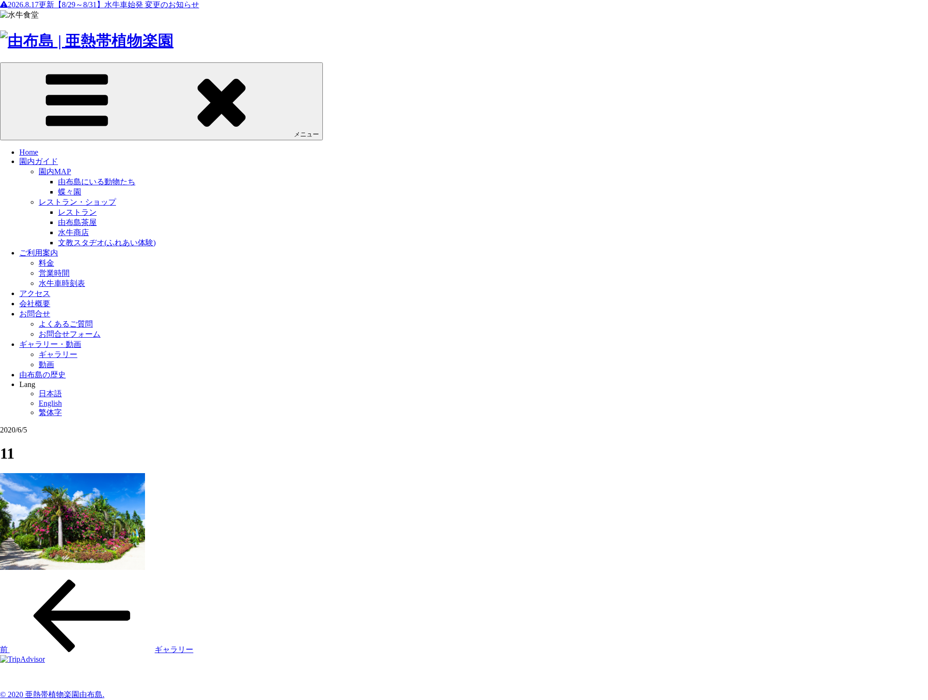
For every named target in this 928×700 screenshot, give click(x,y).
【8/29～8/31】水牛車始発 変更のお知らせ (103, 4)
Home (28, 152)
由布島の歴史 (42, 375)
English (50, 403)
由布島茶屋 (77, 222)
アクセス (34, 293)
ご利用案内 (38, 253)
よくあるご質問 (66, 324)
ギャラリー (58, 354)
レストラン (77, 212)
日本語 (50, 393)
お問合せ (34, 314)
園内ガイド (38, 161)
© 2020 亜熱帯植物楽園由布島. (52, 694)
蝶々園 (69, 192)
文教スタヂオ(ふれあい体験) (107, 242)
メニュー (306, 134)
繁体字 (50, 412)
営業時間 (54, 273)
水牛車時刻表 (62, 283)
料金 (46, 263)
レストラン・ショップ (77, 202)
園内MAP (55, 171)
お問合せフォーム (70, 334)
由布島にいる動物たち (96, 182)
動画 (46, 364)
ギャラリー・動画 (50, 344)
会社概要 (34, 303)
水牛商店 (73, 232)
